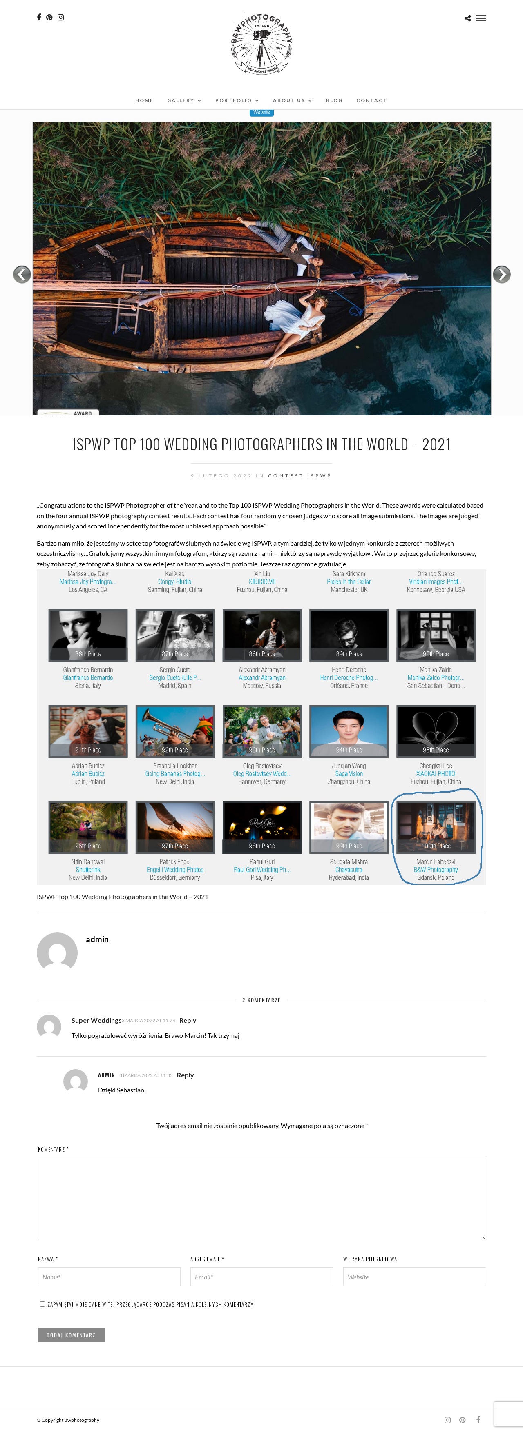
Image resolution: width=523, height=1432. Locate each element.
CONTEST (286, 476)
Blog (334, 100)
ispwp (319, 476)
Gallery (180, 100)
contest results (169, 516)
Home (144, 100)
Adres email (207, 1259)
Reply (188, 1020)
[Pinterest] (49, 17)
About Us (289, 100)
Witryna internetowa (370, 1259)
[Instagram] (61, 17)
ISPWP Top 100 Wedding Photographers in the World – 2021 (122, 896)
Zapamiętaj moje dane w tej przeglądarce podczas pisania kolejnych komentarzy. (151, 1304)
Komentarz (53, 1149)
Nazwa (48, 1259)
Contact (372, 100)
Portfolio (233, 100)
